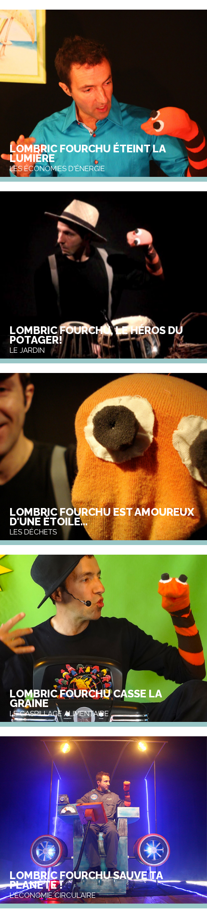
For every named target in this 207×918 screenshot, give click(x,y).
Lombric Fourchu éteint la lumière (88, 153)
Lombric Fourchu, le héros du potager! (96, 335)
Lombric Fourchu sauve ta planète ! (86, 880)
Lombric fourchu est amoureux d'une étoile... (102, 516)
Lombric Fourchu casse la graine (86, 698)
